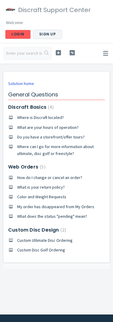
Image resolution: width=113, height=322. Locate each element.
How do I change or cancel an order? (49, 177)
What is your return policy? (41, 187)
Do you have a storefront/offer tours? (51, 137)
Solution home (21, 83)
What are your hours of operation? (48, 127)
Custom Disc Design (36, 229)
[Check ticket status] (72, 53)
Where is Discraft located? (40, 117)
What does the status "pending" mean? (52, 216)
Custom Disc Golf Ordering (41, 250)
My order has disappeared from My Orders (55, 206)
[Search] (46, 53)
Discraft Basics (30, 107)
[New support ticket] (58, 53)
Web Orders (26, 166)
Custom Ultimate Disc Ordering (45, 240)
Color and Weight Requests (41, 196)
